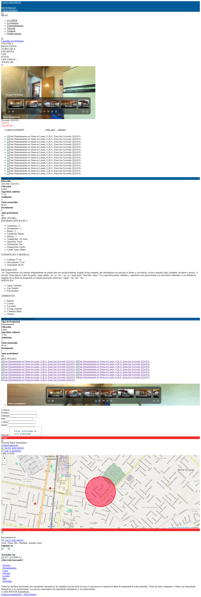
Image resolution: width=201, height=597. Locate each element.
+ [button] (4, 458)
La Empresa (12, 23)
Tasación (11, 28)
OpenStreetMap (184, 527)
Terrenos (7, 565)
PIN (3, 419)
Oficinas (6, 573)
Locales (6, 576)
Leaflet (173, 527)
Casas (5, 570)
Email (4, 425)
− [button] (4, 462)
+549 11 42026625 (12, 451)
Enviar (4, 437)
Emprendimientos (15, 25)
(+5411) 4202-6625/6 (13, 540)
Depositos (7, 581)
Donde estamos (14, 33)
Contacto (11, 31)
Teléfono (5, 416)
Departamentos (9, 568)
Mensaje (5, 435)
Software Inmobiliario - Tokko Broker (18, 594)
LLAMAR (12, 20)
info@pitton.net (8, 7)
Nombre (5, 412)
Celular (4, 422)
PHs (4, 578)
